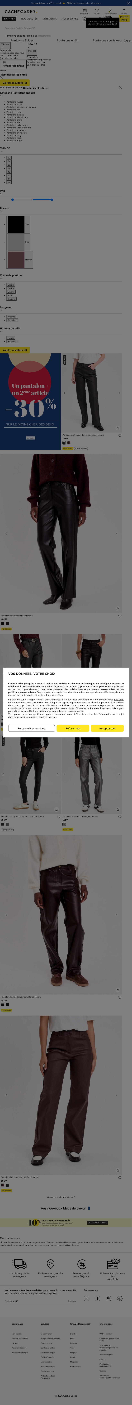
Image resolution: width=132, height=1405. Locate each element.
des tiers (118, 699)
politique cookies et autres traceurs (38, 717)
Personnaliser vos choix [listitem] (32, 728)
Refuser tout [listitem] (73, 728)
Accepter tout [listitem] (107, 728)
